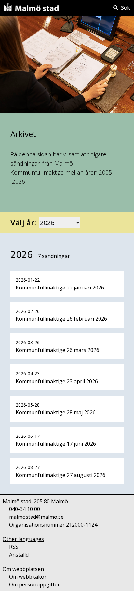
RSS (13, 546)
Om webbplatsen (23, 568)
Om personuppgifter (34, 584)
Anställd (19, 554)
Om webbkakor (28, 576)
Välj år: (23, 222)
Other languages (23, 539)
